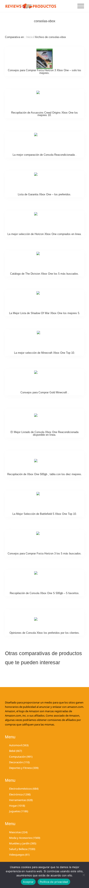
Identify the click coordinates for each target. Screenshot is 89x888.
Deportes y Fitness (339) (23, 768)
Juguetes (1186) (18, 811)
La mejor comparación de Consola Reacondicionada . (44, 154)
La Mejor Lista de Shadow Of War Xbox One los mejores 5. (44, 313)
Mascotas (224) (18, 832)
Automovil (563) (19, 745)
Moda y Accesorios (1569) (24, 838)
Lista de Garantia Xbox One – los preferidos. (44, 194)
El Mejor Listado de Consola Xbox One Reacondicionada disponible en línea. (44, 433)
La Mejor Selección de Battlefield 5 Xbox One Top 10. (44, 513)
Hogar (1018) (17, 805)
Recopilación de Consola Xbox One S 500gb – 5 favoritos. (44, 593)
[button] (80, 6)
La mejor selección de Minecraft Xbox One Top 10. (44, 352)
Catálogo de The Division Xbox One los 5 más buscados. (44, 273)
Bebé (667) (15, 751)
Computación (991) (20, 756)
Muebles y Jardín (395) (22, 843)
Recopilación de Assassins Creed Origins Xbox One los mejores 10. (44, 114)
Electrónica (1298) (20, 794)
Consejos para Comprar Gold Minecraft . (44, 392)
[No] (84, 875)
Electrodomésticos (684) (23, 788)
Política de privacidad (54, 881)
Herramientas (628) (21, 800)
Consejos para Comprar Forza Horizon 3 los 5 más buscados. (45, 553)
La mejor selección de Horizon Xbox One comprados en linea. (44, 234)
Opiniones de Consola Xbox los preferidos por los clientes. (45, 632)
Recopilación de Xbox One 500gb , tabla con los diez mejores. (44, 474)
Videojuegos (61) (19, 854)
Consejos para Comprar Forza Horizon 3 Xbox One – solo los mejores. (44, 72)
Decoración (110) (19, 762)
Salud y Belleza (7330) (22, 849)
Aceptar (28, 881)
